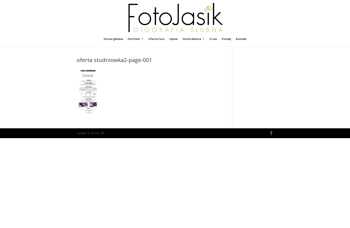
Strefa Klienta (192, 39)
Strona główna (113, 39)
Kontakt (241, 39)
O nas (213, 39)
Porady (226, 39)
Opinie (173, 39)
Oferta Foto (156, 39)
